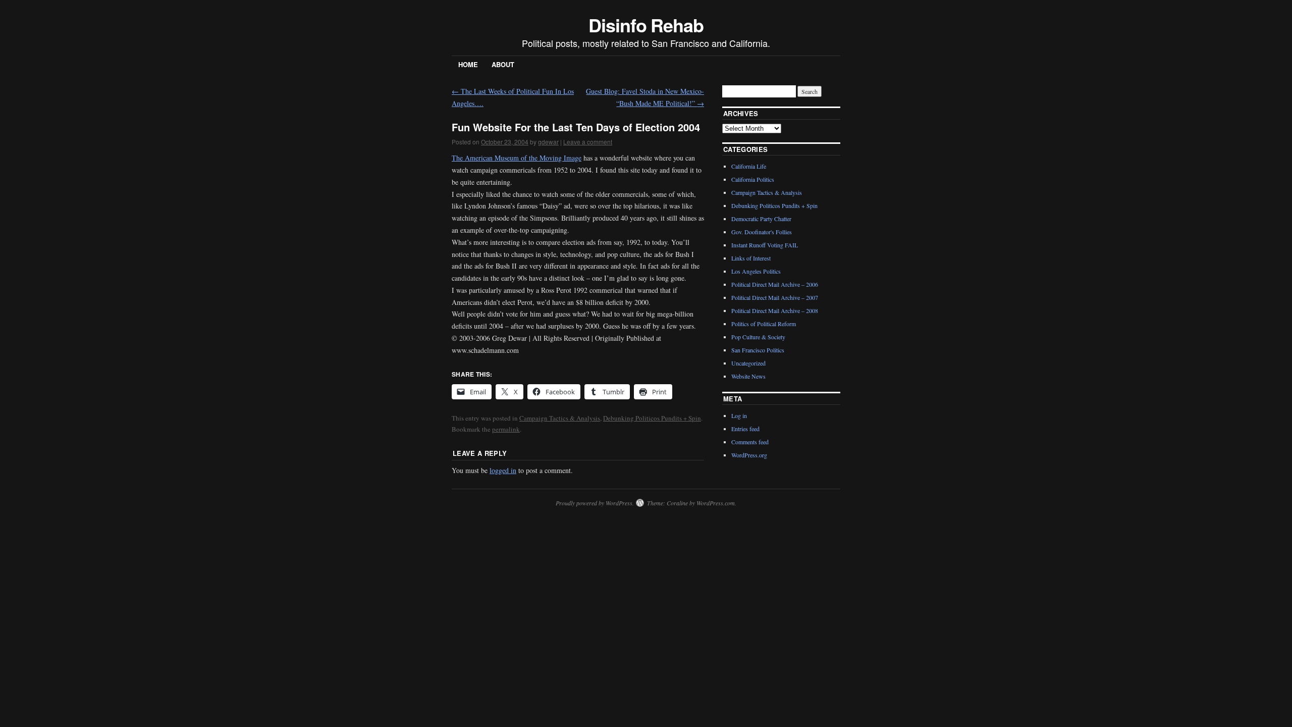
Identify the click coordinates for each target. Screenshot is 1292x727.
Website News (748, 376)
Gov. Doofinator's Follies (761, 232)
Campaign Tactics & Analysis (559, 418)
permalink (506, 429)
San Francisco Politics (757, 350)
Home (468, 64)
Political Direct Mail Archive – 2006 (774, 284)
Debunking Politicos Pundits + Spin (652, 418)
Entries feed (745, 429)
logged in (503, 470)
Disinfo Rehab (646, 25)
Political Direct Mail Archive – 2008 (774, 310)
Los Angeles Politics (756, 271)
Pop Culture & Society (758, 337)
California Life (748, 166)
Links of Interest (751, 258)
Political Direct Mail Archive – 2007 (774, 297)
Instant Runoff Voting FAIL (764, 245)
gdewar (548, 141)
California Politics (752, 179)
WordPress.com (715, 503)
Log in (739, 415)
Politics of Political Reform (763, 324)
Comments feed (750, 442)
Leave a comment (587, 141)
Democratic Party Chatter (761, 219)
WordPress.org (749, 455)
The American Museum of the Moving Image (516, 158)
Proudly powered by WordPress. (595, 503)
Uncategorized (748, 363)
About (503, 64)
